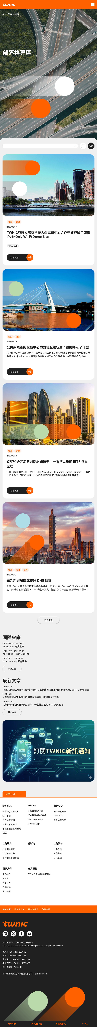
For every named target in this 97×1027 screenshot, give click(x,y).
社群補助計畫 (9, 853)
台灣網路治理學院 (11, 857)
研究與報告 (33, 909)
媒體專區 (46, 909)
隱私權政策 (19, 909)
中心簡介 (7, 874)
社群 (18, 336)
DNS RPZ (58, 815)
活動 (18, 570)
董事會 (6, 878)
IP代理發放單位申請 (37, 815)
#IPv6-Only (13, 246)
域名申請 (7, 816)
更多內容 (12, 669)
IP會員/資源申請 (35, 811)
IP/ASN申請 (36, 1024)
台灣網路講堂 (9, 849)
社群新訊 (58, 849)
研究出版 (58, 857)
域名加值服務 (9, 820)
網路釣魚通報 (60, 811)
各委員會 (7, 883)
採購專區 (7, 909)
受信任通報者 (60, 820)
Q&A (5, 833)
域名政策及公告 (10, 824)
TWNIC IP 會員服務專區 (39, 874)
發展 (18, 222)
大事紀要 (7, 887)
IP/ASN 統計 (34, 824)
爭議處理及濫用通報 (12, 828)
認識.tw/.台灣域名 (11, 811)
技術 (10, 222)
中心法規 (7, 891)
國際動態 (58, 853)
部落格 (31, 843)
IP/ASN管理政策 (35, 819)
